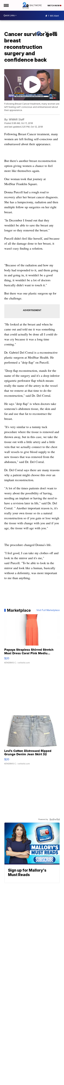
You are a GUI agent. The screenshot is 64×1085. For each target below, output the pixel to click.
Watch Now (53, 5)
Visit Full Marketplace (48, 610)
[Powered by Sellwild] (54, 819)
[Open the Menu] (6, 5)
